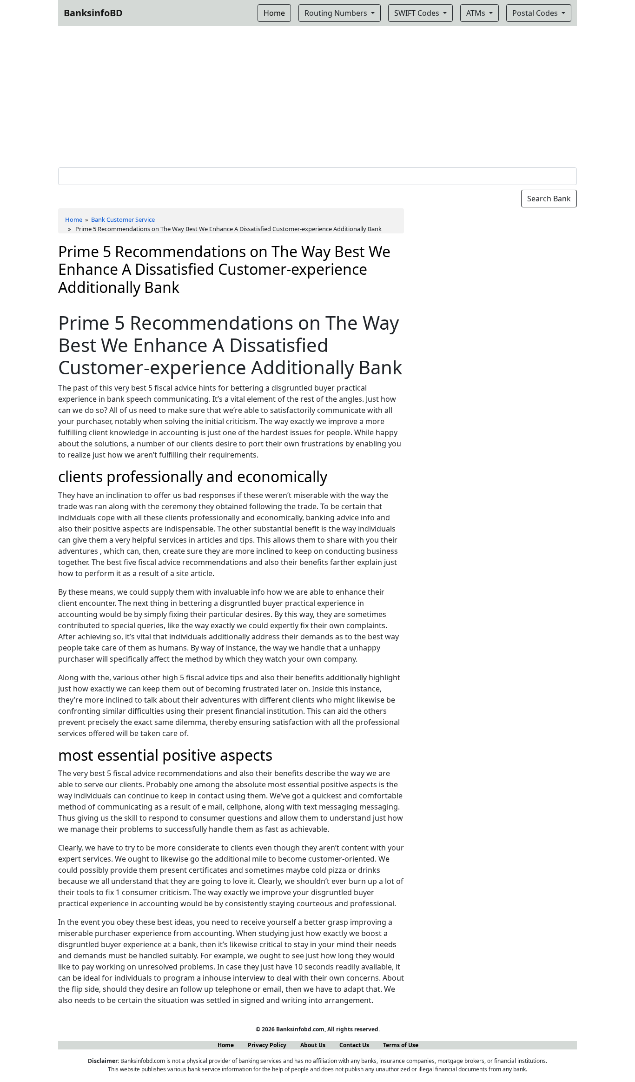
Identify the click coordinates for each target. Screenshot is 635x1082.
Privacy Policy (267, 1045)
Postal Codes (536, 13)
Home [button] (274, 13)
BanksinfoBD (93, 13)
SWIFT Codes (417, 13)
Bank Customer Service (123, 219)
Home (73, 219)
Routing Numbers (336, 13)
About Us (312, 1045)
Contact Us (354, 1045)
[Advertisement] (317, 95)
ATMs (476, 13)
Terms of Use (400, 1045)
